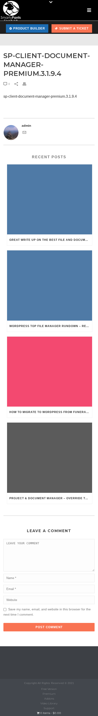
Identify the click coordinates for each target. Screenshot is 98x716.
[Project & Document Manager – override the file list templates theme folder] (49, 458)
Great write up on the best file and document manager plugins (50, 239)
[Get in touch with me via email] (24, 133)
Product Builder (28, 28)
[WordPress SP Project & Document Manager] (10, 10)
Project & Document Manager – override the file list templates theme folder (50, 498)
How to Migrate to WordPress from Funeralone (50, 412)
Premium (49, 693)
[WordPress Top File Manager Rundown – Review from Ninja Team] (49, 285)
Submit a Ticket (73, 28)
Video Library (49, 703)
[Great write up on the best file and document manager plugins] (49, 199)
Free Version (49, 689)
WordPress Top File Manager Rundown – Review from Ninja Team (50, 326)
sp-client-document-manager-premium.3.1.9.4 (40, 96)
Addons (49, 698)
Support (49, 708)
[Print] (27, 83)
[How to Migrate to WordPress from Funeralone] (49, 372)
